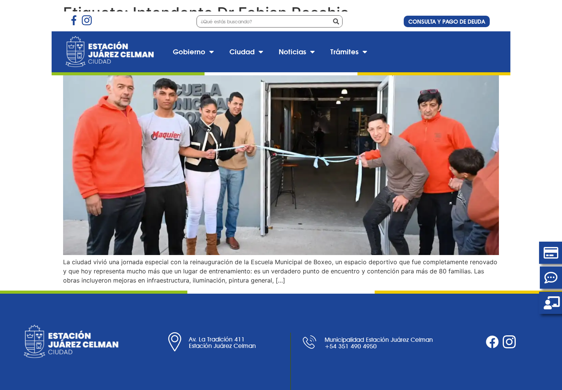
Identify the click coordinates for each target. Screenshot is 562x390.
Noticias (292, 51)
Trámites (344, 51)
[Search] (336, 21)
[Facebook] (492, 341)
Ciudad (242, 51)
